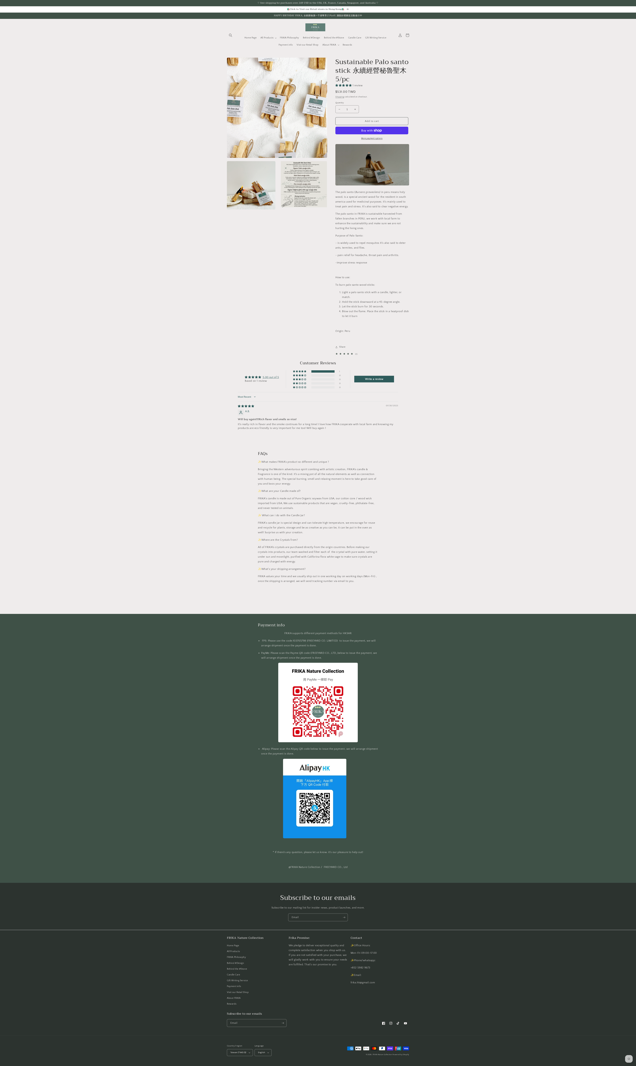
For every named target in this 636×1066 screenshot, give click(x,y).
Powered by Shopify (401, 1055)
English (261, 1052)
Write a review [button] (374, 379)
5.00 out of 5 (271, 377)
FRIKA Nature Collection (382, 1055)
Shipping (339, 97)
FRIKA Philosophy (236, 957)
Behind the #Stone (237, 969)
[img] (246, 406)
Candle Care (233, 974)
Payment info (234, 986)
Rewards (231, 1004)
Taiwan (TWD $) (238, 1052)
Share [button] (342, 347)
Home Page (233, 945)
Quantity (339, 103)
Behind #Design (235, 963)
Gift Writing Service (237, 980)
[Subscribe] (344, 917)
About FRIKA (234, 998)
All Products (233, 951)
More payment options (372, 138)
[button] (230, 35)
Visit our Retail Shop (238, 992)
